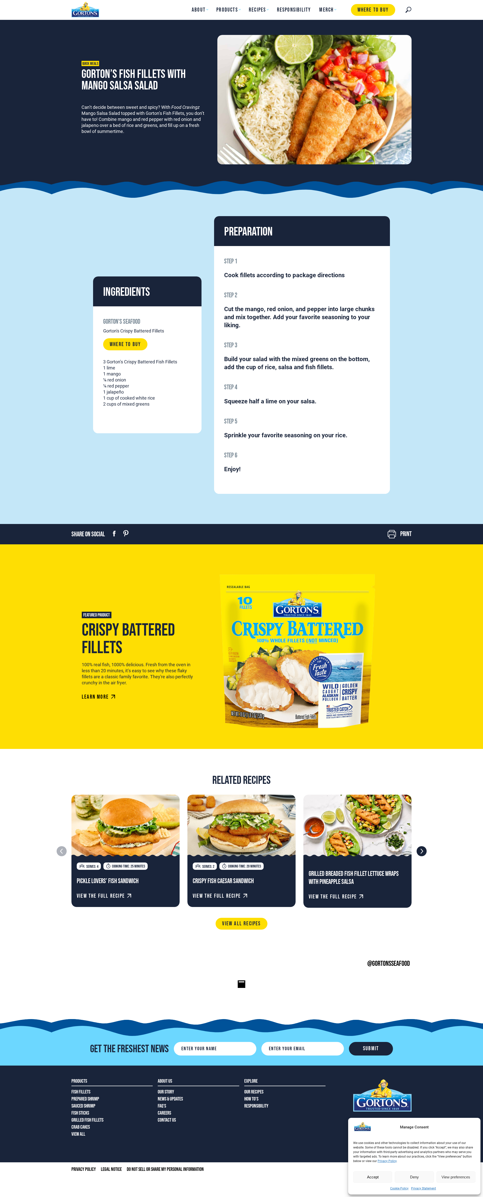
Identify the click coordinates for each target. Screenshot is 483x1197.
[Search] (408, 10)
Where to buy (373, 10)
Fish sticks (80, 1113)
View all (78, 1134)
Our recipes (253, 1092)
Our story (166, 1092)
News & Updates (170, 1099)
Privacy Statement (423, 1188)
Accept (373, 1177)
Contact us (167, 1120)
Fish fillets (80, 1092)
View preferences (455, 1177)
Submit (371, 1048)
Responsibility (294, 10)
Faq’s (162, 1106)
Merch (326, 10)
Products (227, 10)
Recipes (257, 10)
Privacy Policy (387, 1161)
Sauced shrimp (83, 1106)
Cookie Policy (399, 1188)
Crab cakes (80, 1127)
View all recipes (241, 923)
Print (406, 534)
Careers (164, 1113)
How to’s (251, 1099)
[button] (421, 851)
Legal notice (111, 1169)
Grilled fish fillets (87, 1120)
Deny (414, 1177)
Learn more (95, 697)
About (199, 10)
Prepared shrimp (85, 1099)
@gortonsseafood (388, 964)
